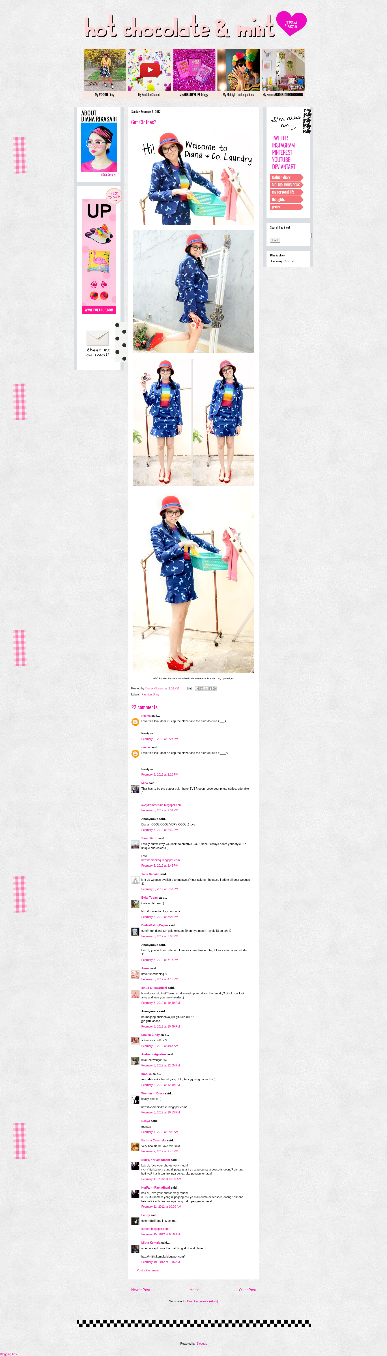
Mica (144, 783)
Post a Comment (148, 1270)
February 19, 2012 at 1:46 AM (160, 1262)
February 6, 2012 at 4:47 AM (159, 1046)
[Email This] (197, 688)
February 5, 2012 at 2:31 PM (159, 810)
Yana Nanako (150, 874)
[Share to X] (206, 688)
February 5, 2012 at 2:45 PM (159, 865)
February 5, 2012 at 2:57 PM (159, 889)
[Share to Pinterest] (214, 688)
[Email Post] (189, 688)
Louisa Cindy (150, 1034)
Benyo (145, 1121)
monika (146, 1074)
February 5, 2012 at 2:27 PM (159, 739)
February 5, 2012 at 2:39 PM (159, 830)
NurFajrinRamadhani (155, 1160)
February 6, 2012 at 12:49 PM (160, 1085)
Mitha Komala (150, 1242)
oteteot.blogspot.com (155, 1228)
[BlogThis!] (201, 688)
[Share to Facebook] (210, 688)
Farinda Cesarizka (153, 1140)
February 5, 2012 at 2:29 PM (159, 774)
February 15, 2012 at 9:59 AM (160, 1234)
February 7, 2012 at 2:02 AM (159, 1132)
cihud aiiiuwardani (154, 987)
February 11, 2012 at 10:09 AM (161, 1179)
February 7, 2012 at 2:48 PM (159, 1151)
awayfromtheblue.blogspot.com (161, 805)
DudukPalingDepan (154, 925)
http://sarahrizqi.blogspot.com (160, 860)
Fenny (145, 1215)
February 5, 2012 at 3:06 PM (159, 917)
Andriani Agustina (153, 1054)
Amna (145, 968)
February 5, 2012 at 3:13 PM (159, 960)
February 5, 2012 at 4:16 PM (159, 979)
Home (194, 1290)
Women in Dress (152, 1093)
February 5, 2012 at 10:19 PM (160, 1002)
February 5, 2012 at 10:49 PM (160, 1026)
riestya (145, 715)
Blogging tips (8, 1354)
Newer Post (140, 1290)
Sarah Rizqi (149, 838)
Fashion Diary (150, 694)
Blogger (201, 1343)
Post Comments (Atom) (202, 1301)
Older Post (247, 1290)
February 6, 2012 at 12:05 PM (160, 1065)
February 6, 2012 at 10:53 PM (160, 1112)
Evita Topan (149, 897)
